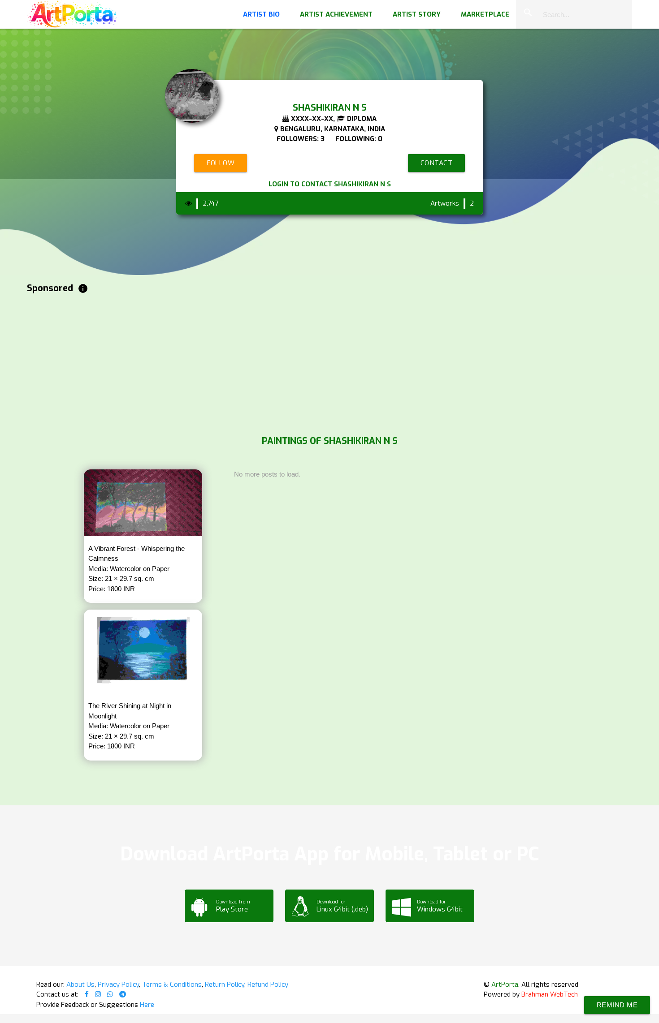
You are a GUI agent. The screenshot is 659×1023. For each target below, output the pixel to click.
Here (147, 1004)
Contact (437, 163)
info (83, 288)
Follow (220, 163)
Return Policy (224, 984)
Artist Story (417, 14)
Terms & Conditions (172, 984)
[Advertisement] (296, 362)
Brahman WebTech (549, 994)
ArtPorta (504, 984)
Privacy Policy (118, 984)
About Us (80, 984)
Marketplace (485, 14)
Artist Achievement (336, 14)
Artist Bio (261, 14)
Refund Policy (267, 984)
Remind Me (617, 1005)
